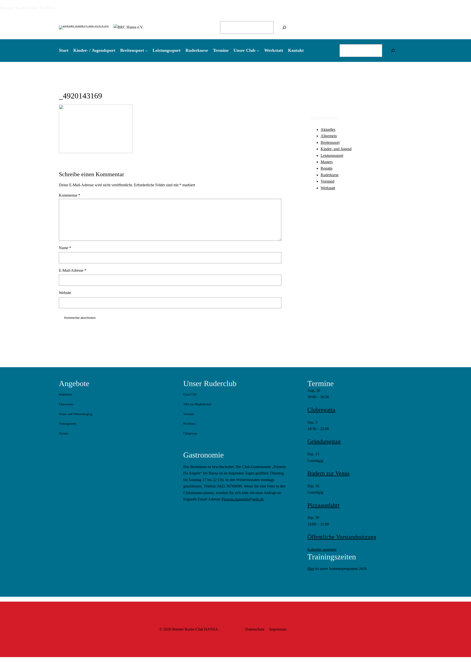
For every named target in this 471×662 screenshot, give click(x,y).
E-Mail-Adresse (72, 270)
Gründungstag (324, 441)
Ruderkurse (330, 175)
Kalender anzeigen (321, 549)
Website (65, 293)
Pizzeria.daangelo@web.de (243, 499)
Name (65, 248)
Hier (310, 569)
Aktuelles (328, 129)
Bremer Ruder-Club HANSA (27, 7)
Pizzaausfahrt (323, 505)
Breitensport (330, 142)
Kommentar (69, 195)
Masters (327, 162)
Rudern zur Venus (328, 473)
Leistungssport (332, 155)
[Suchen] (284, 27)
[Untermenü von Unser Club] (258, 50)
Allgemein (329, 136)
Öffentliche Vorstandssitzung (341, 537)
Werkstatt (328, 188)
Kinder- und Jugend (336, 149)
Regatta (326, 168)
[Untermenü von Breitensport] (146, 50)
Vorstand (327, 181)
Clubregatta (321, 409)
